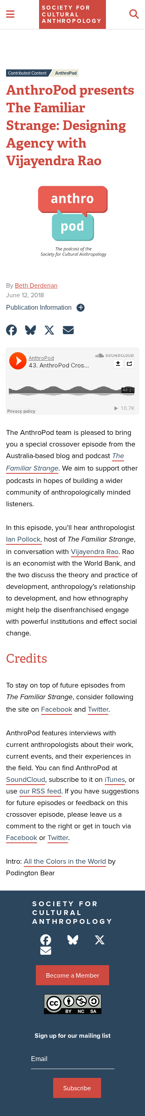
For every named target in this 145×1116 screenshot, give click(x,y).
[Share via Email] (68, 330)
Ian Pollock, (24, 539)
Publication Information (39, 307)
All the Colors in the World (65, 861)
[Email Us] (45, 951)
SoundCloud (25, 779)
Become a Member (72, 975)
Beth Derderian (36, 285)
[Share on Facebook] (11, 330)
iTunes (115, 779)
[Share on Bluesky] (30, 330)
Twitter (98, 709)
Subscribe (77, 1088)
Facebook (56, 709)
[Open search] (134, 14)
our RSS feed (40, 791)
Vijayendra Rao (94, 551)
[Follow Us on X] (99, 940)
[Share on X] (49, 330)
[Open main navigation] (10, 14)
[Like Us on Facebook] (45, 940)
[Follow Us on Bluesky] (72, 940)
